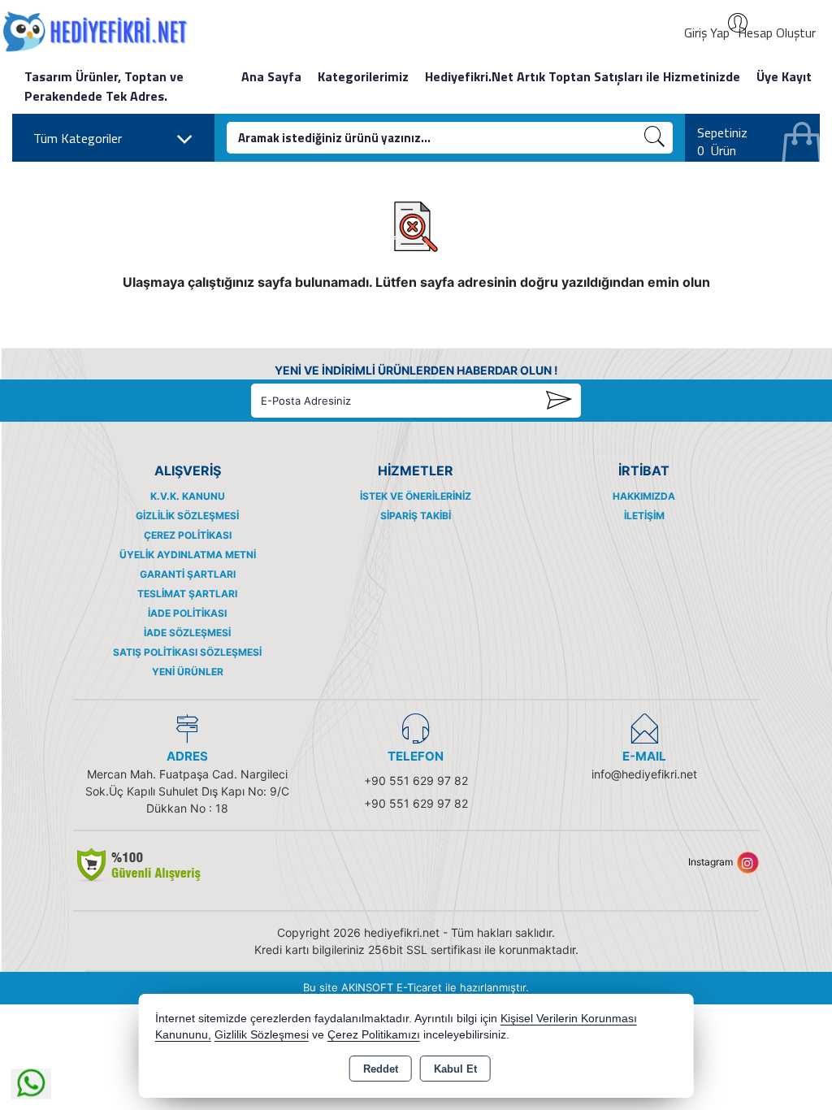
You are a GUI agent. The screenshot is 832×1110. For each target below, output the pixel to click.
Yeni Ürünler (187, 672)
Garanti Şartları (188, 574)
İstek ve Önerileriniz (415, 496)
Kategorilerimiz (363, 76)
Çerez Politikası (188, 535)
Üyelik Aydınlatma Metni (187, 554)
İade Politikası (187, 613)
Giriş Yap (707, 32)
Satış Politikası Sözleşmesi (187, 652)
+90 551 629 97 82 (416, 780)
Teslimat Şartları (187, 594)
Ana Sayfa (271, 76)
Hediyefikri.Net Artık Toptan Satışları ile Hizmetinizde (582, 76)
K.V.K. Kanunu (187, 496)
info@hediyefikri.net (644, 774)
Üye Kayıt (784, 76)
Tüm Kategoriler (77, 138)
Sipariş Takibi (415, 515)
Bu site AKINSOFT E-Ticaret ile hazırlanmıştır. (416, 987)
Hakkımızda (644, 496)
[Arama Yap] (655, 138)
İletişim (644, 515)
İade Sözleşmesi (187, 633)
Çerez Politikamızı (373, 1035)
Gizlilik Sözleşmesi (187, 515)
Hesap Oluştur (777, 32)
